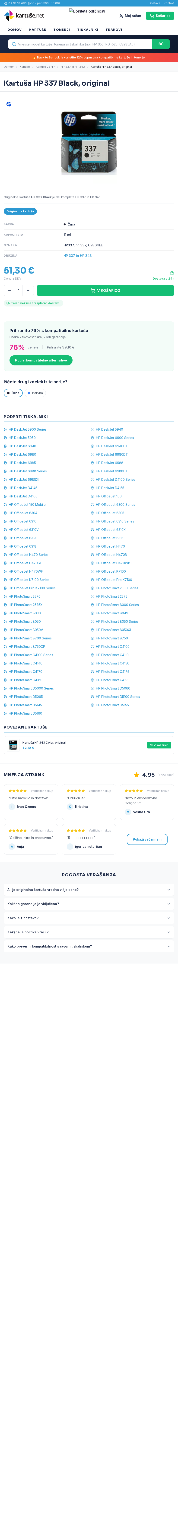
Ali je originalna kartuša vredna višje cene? (43, 890)
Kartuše (37, 30)
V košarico (161, 745)
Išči (161, 44)
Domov (14, 30)
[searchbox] (80, 44)
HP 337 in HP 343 (73, 66)
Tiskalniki (87, 30)
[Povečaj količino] (28, 290)
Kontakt (169, 3)
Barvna (37, 393)
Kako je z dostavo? (22, 918)
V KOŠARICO (108, 290)
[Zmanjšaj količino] (9, 290)
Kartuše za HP (45, 66)
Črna (15, 393)
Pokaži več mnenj (147, 839)
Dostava (154, 3)
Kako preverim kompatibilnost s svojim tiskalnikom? (49, 946)
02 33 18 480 (17, 3)
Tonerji (62, 30)
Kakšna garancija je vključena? (33, 904)
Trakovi (114, 30)
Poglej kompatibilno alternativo (41, 360)
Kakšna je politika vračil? (27, 932)
